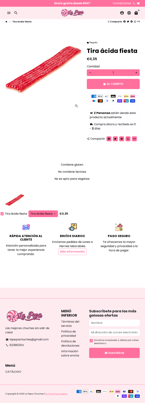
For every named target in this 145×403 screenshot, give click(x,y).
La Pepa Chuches (34, 393)
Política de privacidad (68, 333)
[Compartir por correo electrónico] (139, 21)
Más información (72, 252)
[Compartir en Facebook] (124, 21)
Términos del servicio (70, 324)
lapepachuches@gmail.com (27, 339)
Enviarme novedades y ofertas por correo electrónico (116, 342)
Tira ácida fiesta (21, 21)
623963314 (15, 345)
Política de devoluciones (70, 343)
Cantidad (93, 66)
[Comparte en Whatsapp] (135, 21)
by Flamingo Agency (56, 393)
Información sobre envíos (70, 353)
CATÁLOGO (13, 372)
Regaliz (92, 42)
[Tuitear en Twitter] (128, 21)
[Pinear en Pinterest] (131, 21)
